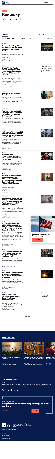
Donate (46, 2)
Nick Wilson (10, 125)
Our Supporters (5, 436)
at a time (51, 34)
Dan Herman (32, 364)
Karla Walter (4, 169)
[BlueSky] (17, 390)
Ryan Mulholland (11, 287)
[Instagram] (11, 390)
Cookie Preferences (6, 438)
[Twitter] (3, 390)
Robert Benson (27, 364)
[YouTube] (9, 390)
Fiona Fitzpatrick (5, 364)
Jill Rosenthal (12, 309)
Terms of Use (4, 432)
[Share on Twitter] (3, 19)
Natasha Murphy (5, 190)
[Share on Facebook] (6, 19)
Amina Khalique (5, 216)
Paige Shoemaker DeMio (7, 60)
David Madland (10, 169)
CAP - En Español (5, 435)
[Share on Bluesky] (13, 19)
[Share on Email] (16, 19)
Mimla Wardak (5, 288)
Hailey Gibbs (4, 104)
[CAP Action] (6, 425)
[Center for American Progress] (3, 2)
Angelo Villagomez (12, 364)
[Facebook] (6, 390)
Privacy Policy (4, 433)
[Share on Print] (20, 19)
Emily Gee (7, 191)
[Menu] (52, 2)
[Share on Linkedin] (10, 19)
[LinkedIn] (14, 390)
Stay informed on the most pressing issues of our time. (25, 403)
